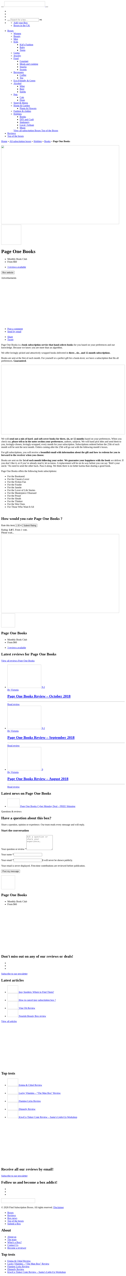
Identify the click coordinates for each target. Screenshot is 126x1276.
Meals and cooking (29, 64)
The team (11, 1239)
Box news (12, 1218)
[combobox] (24, 19)
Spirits (23, 91)
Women (17, 33)
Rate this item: (8, 525)
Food (16, 58)
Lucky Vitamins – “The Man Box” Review (28, 1263)
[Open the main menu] (2, 6)
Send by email (14, 331)
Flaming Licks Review (18, 1266)
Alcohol (17, 83)
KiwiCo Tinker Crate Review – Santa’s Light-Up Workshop (36, 1272)
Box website (7, 272)
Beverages (19, 72)
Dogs (22, 100)
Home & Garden (22, 105)
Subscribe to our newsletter (14, 973)
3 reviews (16, 267)
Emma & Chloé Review (19, 1261)
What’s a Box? (14, 1242)
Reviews (11, 133)
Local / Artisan (27, 125)
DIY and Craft (27, 119)
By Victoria (13, 690)
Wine (22, 86)
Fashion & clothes (22, 111)
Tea (21, 78)
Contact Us (12, 1245)
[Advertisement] (63, 303)
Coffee (23, 75)
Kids (16, 42)
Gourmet (24, 61)
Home (4, 141)
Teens (22, 50)
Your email (7, 860)
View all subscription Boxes (27, 130)
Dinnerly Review (15, 1269)
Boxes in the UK (22, 25)
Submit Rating (30, 525)
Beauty (17, 36)
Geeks (17, 53)
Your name (7, 854)
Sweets (23, 69)
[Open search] (47, 6)
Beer (22, 89)
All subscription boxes (20, 141)
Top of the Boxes (49, 130)
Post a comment (15, 328)
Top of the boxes (15, 136)
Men (16, 39)
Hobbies (18, 114)
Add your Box (21, 22)
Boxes (10, 30)
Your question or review (13, 849)
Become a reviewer (16, 1248)
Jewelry (17, 55)
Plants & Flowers (28, 108)
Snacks (23, 66)
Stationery (25, 122)
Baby (22, 47)
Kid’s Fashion (26, 44)
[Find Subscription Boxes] (25, 6)
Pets (16, 94)
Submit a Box (14, 1223)
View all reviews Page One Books (18, 660)
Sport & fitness (21, 103)
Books (23, 116)
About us (11, 1236)
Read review (13, 704)
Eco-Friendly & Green (24, 80)
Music (23, 127)
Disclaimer (58, 1207)
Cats (22, 97)
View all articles (9, 1021)
